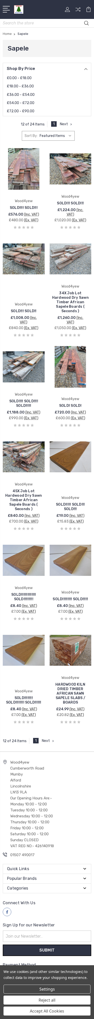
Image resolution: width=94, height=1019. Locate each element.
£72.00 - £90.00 (20, 111)
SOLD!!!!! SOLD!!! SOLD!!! (70, 506)
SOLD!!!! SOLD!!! (24, 208)
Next (64, 124)
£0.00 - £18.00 (19, 78)
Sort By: (31, 136)
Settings (47, 989)
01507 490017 (22, 855)
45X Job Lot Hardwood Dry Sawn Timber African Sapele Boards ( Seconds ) (23, 500)
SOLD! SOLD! (70, 406)
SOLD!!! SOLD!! (24, 311)
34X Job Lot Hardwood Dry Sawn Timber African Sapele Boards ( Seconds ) (70, 302)
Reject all (47, 1000)
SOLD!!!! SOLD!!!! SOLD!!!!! (23, 403)
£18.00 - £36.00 (20, 86)
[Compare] (78, 11)
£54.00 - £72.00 (20, 103)
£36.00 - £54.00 (21, 95)
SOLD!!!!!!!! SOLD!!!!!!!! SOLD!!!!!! (23, 700)
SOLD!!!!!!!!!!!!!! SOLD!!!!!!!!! (23, 597)
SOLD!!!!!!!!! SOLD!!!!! (70, 599)
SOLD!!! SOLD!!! (70, 203)
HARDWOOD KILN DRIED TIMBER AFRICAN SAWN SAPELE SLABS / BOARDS (70, 693)
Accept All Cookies (47, 1011)
